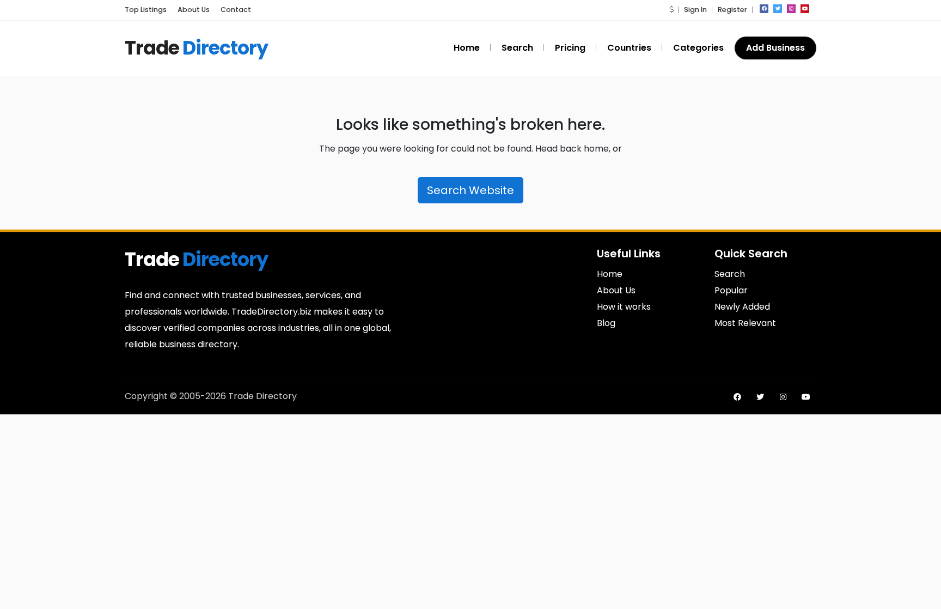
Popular (731, 290)
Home (609, 274)
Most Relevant (745, 323)
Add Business (775, 47)
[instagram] (791, 8)
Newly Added (742, 306)
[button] (671, 9)
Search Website (470, 190)
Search (729, 274)
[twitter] (777, 8)
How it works (624, 306)
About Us (616, 290)
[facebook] (764, 8)
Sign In (695, 9)
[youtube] (805, 8)
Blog (606, 323)
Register (732, 9)
